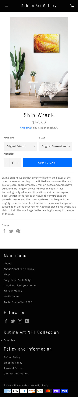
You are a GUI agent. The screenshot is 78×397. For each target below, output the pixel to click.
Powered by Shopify (39, 385)
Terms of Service (13, 368)
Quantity (9, 154)
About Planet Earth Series (19, 269)
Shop (7, 274)
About (7, 263)
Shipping (25, 127)
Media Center (12, 296)
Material (9, 137)
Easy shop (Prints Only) (17, 280)
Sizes (42, 137)
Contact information (16, 373)
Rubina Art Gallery (39, 5)
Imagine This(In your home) (20, 285)
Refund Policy (12, 357)
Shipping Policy (13, 362)
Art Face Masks (13, 291)
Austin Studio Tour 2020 (18, 302)
